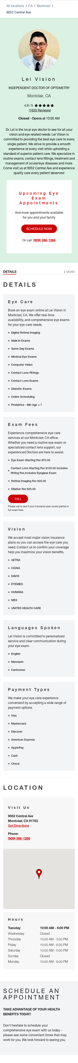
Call (18, 498)
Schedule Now (39, 229)
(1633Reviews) (40, 110)
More (70, 271)
